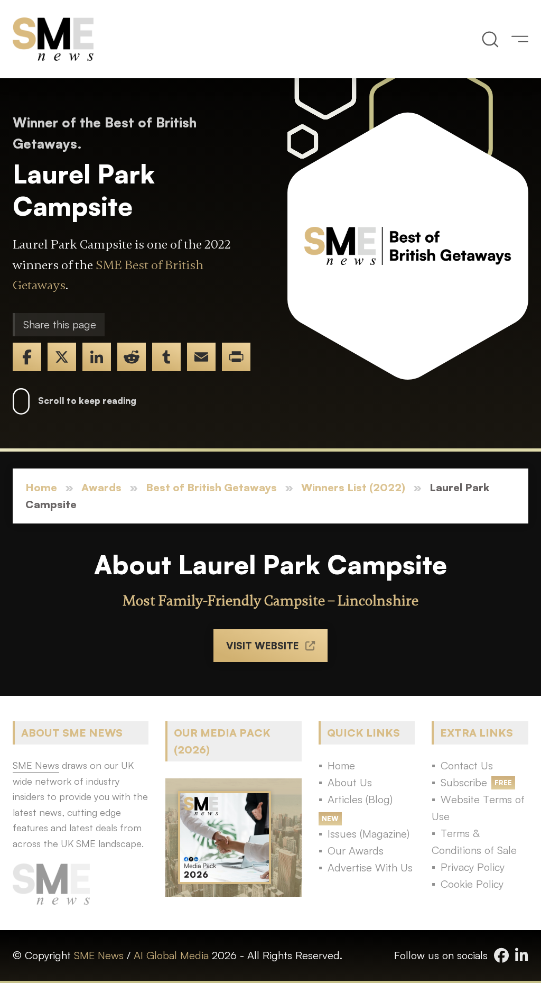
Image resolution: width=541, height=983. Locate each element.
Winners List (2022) (353, 487)
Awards (101, 487)
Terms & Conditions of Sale (474, 841)
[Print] (236, 357)
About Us (350, 782)
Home (41, 487)
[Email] (201, 357)
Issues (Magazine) (368, 833)
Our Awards (356, 850)
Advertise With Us (370, 867)
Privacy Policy (473, 867)
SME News (99, 955)
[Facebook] (27, 357)
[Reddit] (131, 357)
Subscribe (464, 782)
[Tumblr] (166, 357)
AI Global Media (171, 955)
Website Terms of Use (478, 808)
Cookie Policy (472, 883)
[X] (62, 357)
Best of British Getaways (211, 487)
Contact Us (467, 765)
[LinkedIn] (96, 357)
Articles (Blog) (360, 799)
